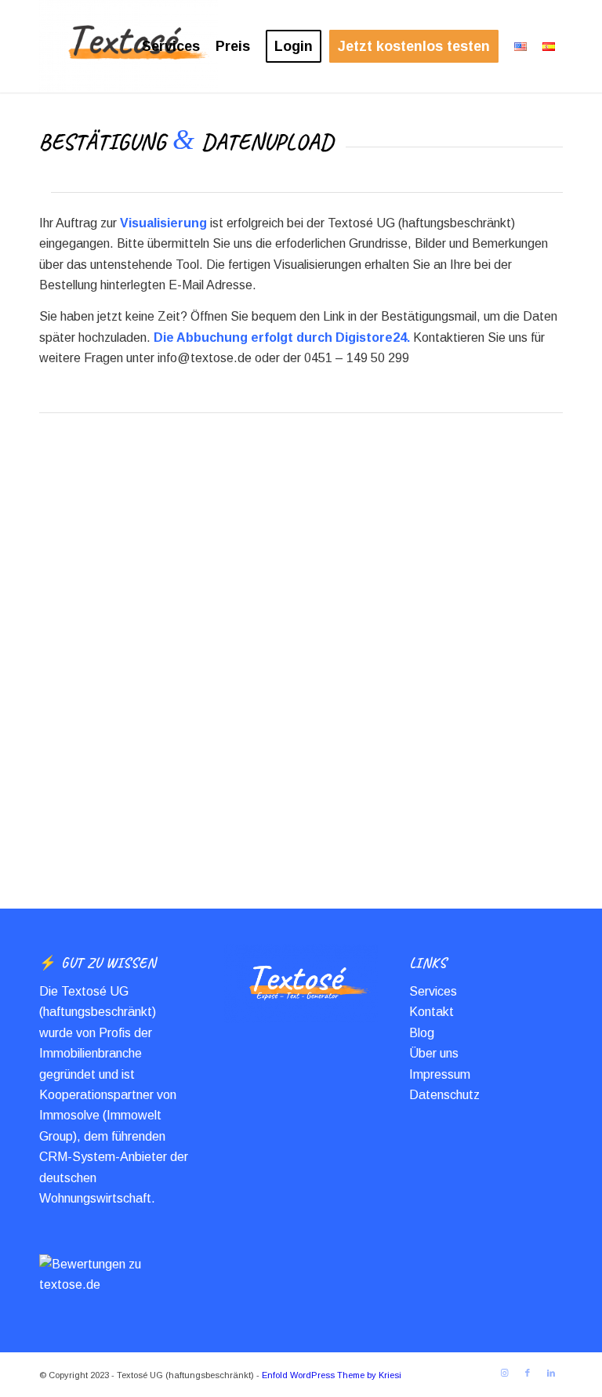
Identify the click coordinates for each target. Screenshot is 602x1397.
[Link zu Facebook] (527, 1372)
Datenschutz (444, 1094)
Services (433, 991)
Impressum (439, 1074)
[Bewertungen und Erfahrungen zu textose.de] (116, 1284)
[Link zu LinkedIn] (551, 1372)
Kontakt (431, 1011)
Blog (421, 1033)
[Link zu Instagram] (504, 1372)
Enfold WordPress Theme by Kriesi (331, 1375)
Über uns (434, 1053)
